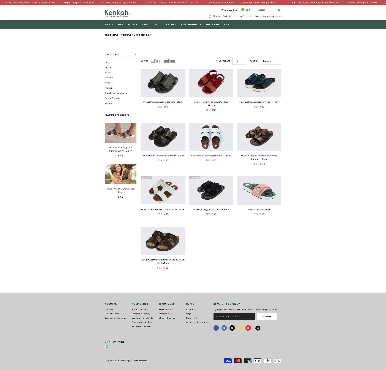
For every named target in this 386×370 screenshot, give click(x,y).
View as (144, 61)
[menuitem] (120, 62)
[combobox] (267, 10)
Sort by (254, 61)
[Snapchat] (240, 328)
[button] (153, 61)
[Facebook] (216, 328)
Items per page (223, 61)
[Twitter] (257, 328)
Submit (266, 316)
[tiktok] (232, 328)
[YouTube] (248, 328)
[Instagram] (224, 328)
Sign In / (259, 16)
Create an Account (272, 16)
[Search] (269, 10)
